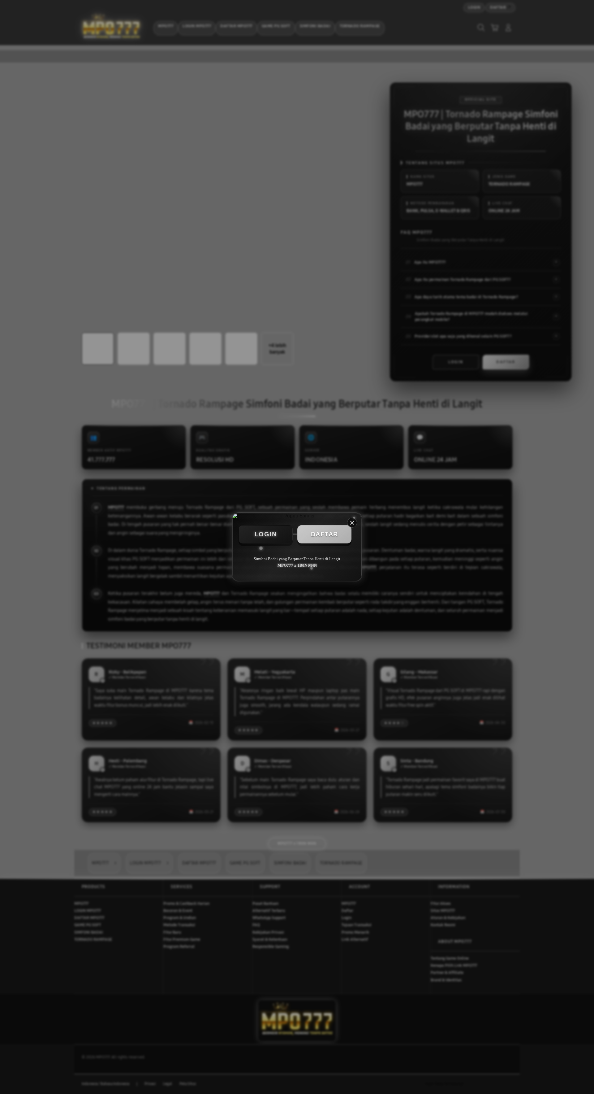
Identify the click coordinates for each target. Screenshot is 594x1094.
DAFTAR (324, 534)
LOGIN (266, 534)
